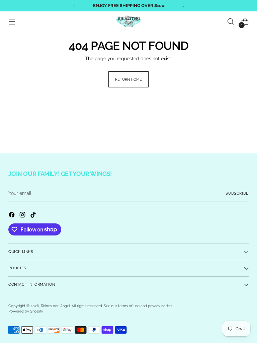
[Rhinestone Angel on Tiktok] (34, 215)
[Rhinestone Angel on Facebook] (12, 215)
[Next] (183, 5)
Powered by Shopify (25, 311)
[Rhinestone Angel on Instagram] (23, 215)
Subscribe (237, 193)
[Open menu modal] (12, 21)
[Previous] (74, 5)
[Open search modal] (231, 21)
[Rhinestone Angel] (128, 21)
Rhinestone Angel (55, 306)
